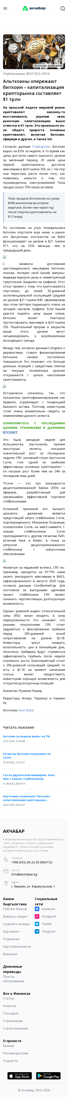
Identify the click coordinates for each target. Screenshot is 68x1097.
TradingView (41, 147)
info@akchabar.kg (24, 874)
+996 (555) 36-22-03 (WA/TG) (31, 862)
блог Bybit (26, 710)
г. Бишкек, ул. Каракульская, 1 (33, 886)
